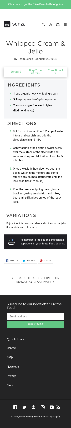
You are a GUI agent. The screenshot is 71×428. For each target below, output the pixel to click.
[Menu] (65, 24)
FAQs (10, 357)
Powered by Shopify (50, 416)
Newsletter (13, 366)
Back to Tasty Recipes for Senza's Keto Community (37, 280)
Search (11, 385)
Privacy (11, 376)
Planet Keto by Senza (29, 416)
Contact (11, 348)
